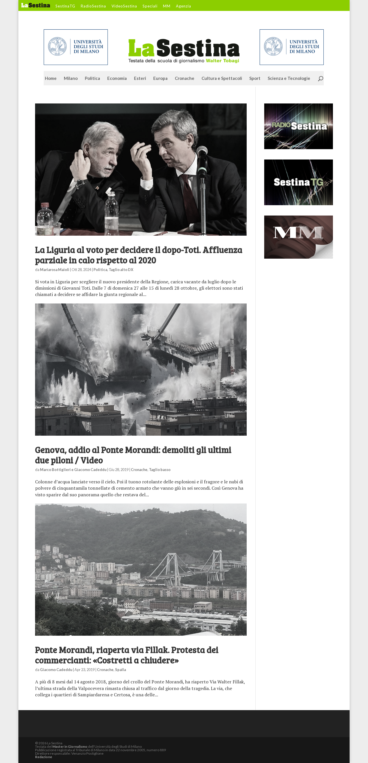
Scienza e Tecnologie (289, 78)
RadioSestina (93, 6)
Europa (160, 78)
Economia (117, 78)
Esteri (140, 78)
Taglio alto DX (121, 269)
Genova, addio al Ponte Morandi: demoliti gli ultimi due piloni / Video (133, 455)
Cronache (184, 78)
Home (51, 78)
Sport (254, 78)
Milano (71, 78)
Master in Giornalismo (69, 746)
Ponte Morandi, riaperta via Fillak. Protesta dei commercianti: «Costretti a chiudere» (126, 655)
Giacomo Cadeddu (56, 669)
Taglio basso (159, 469)
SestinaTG (65, 6)
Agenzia (183, 6)
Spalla (120, 669)
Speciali (150, 6)
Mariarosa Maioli (54, 269)
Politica (92, 78)
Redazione (43, 757)
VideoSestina (124, 6)
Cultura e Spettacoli (222, 78)
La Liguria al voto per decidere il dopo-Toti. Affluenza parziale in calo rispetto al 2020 (138, 255)
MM (166, 6)
